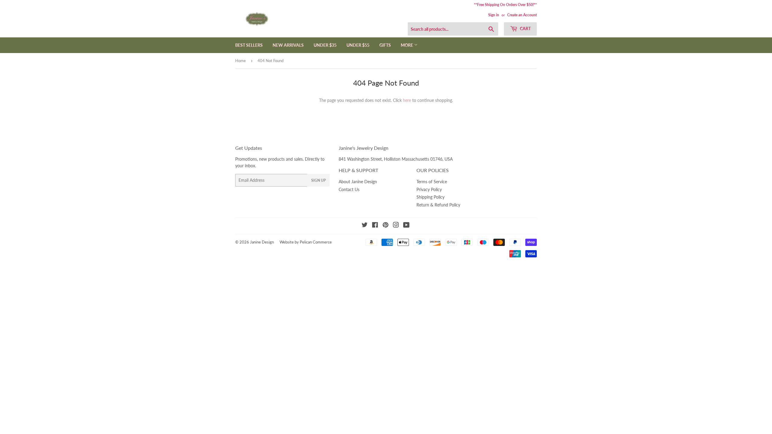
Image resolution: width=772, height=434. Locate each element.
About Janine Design (358, 181)
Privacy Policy (429, 189)
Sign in (493, 15)
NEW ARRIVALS (288, 45)
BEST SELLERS (249, 45)
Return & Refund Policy (438, 204)
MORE (407, 45)
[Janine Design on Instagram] (396, 225)
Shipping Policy (430, 197)
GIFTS (385, 45)
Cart (525, 28)
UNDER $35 (325, 45)
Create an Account (522, 15)
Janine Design (262, 242)
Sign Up (318, 180)
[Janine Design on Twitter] (365, 225)
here (407, 100)
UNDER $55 (357, 45)
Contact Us (349, 189)
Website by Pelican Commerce (306, 242)
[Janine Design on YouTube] (406, 225)
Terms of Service (431, 181)
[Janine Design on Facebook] (375, 225)
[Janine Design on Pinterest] (385, 225)
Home (240, 60)
